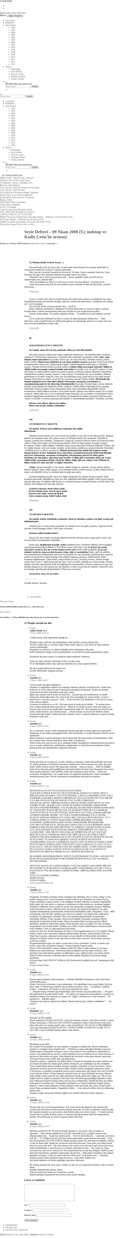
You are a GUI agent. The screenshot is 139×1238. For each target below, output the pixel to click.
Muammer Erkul (38, 243)
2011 (13, 59)
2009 (13, 54)
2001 (13, 35)
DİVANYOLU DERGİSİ (16, 1230)
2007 (13, 49)
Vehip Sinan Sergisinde (10, 205)
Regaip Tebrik (6, 200)
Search (29, 96)
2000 (13, 32)
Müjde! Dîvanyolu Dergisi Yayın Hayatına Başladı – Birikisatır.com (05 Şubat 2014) (36, 217)
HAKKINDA (11, 1225)
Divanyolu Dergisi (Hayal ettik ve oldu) (17, 224)
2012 (13, 62)
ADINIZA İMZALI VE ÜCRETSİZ (16, 214)
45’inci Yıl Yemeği (8, 207)
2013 (13, 64)
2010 (13, 57)
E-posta (28, 1210)
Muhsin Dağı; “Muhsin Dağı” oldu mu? (17, 178)
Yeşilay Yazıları (17, 79)
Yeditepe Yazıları (18, 76)
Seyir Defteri (16, 71)
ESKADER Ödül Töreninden (13, 202)
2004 (13, 42)
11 (57, 243)
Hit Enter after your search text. (18, 84)
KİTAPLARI (11, 1227)
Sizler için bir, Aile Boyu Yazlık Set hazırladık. (20, 187)
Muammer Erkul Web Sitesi (17, 1234)
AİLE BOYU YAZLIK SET (12, 190)
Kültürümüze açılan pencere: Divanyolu (17, 197)
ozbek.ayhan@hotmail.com (41, 883)
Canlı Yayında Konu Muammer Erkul (16, 209)
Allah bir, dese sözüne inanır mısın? (15, 180)
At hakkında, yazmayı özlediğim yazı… (17, 183)
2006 (13, 47)
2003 (13, 40)
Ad (26, 1205)
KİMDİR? (9, 23)
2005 (13, 45)
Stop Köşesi (10, 25)
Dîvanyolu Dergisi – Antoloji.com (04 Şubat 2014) (22, 219)
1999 (13, 30)
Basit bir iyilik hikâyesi (10, 185)
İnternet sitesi (30, 1215)
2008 (13, 52)
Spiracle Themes (46, 1234)
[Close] (6, 89)
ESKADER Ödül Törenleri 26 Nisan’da (17, 212)
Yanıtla (33, 628)
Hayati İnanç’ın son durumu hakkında (16, 195)
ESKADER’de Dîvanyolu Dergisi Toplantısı (19, 192)
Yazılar (8, 66)
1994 (13, 27)
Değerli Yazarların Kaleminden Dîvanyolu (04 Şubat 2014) (25, 222)
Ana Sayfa (10, 20)
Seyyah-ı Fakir (17, 74)
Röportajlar (15, 69)
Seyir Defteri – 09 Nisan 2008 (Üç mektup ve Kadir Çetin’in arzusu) (65, 234)
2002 (13, 37)
